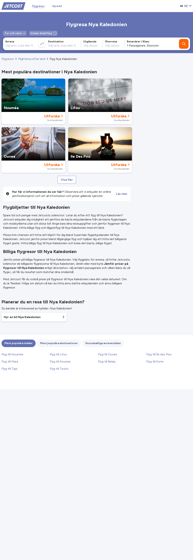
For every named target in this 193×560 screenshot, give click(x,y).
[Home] (13, 6)
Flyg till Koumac (60, 361)
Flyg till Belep (107, 361)
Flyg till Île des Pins (159, 354)
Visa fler (67, 179)
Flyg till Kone (154, 361)
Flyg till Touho (59, 368)
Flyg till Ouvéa (107, 354)
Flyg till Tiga (9, 368)
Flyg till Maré (10, 361)
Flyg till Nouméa (12, 354)
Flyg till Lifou (58, 354)
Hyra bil (57, 6)
